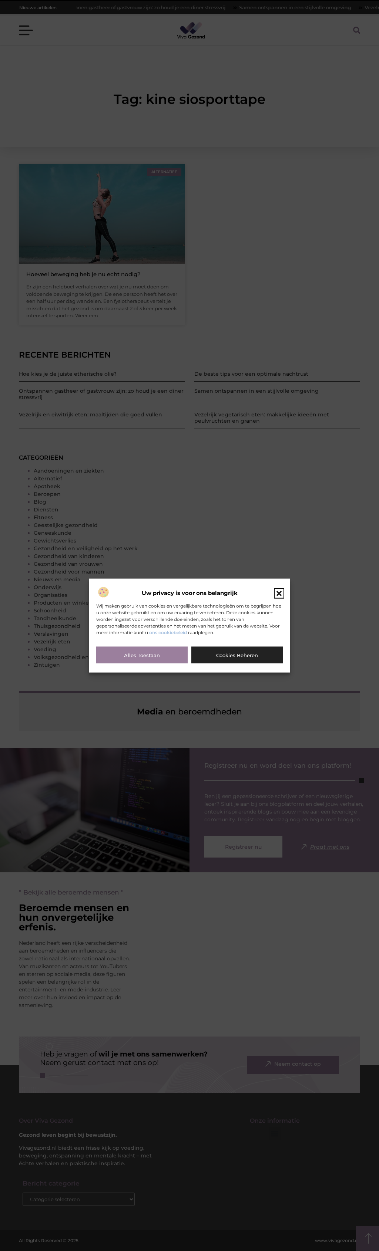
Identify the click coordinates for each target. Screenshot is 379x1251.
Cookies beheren (237, 655)
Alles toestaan (142, 655)
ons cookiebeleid (168, 632)
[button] (279, 593)
